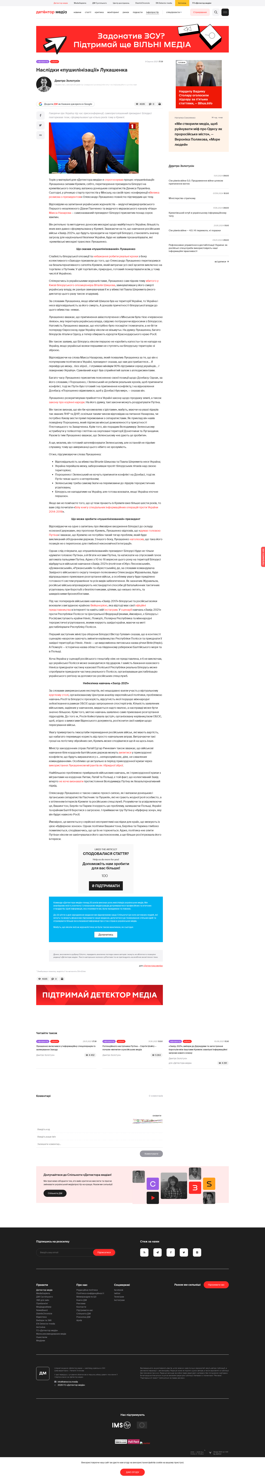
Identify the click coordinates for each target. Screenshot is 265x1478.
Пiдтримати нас (216, 1284)
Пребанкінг (42, 1303)
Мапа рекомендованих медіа (51, 1333)
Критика (99, 12)
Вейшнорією (98, 605)
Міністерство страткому (182, 198)
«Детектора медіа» (153, 965)
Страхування (200, 12)
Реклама (80, 1303)
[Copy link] (40, 135)
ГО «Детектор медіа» (201, 3)
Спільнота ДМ (55, 1193)
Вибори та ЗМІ (44, 1320)
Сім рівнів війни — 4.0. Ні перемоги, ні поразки (195, 230)
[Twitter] (40, 125)
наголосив (137, 539)
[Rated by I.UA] (145, 1443)
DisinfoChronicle (142, 3)
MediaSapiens (80, 3)
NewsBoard (42, 1310)
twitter (117, 1293)
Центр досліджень (121, 3)
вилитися (125, 752)
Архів (79, 1320)
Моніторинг (113, 12)
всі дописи (220, 261)
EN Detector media (164, 3)
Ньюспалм (41, 1337)
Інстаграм (119, 1300)
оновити (157, 1115)
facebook (118, 1290)
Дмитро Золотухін (67, 81)
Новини (77, 12)
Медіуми (40, 1340)
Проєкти (42, 1285)
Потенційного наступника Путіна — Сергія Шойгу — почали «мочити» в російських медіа (129, 1048)
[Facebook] (40, 115)
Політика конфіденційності (90, 1293)
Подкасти (138, 12)
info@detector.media (68, 1382)
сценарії (126, 610)
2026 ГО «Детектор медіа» (71, 1385)
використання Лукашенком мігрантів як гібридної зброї (86, 765)
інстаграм (110, 610)
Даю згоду (132, 1472)
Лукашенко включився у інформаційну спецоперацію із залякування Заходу (65, 1048)
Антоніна (182, 3)
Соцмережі (122, 1285)
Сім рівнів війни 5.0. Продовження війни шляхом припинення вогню (196, 182)
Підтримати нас (84, 1310)
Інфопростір (152, 12)
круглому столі (59, 695)
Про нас (81, 1285)
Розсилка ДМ (83, 1317)
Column (54, 61)
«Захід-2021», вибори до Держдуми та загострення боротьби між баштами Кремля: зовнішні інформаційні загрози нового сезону (198, 1049)
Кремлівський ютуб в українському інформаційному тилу (197, 214)
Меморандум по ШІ (86, 1296)
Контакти (81, 1306)
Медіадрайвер (43, 1306)
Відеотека (41, 1317)
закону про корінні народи (66, 402)
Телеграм (119, 1296)
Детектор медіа (61, 3)
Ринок (126, 12)
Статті (88, 12)
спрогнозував (114, 180)
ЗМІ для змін (42, 1300)
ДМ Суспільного (99, 3)
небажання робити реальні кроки (115, 256)
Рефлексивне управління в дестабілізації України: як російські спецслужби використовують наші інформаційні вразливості (198, 248)
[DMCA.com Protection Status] (121, 1443)
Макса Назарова (60, 213)
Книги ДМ (81, 1300)
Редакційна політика (87, 1290)
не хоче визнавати (71, 781)
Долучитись (105, 934)
